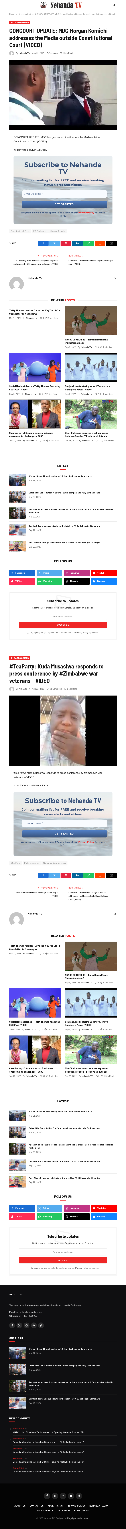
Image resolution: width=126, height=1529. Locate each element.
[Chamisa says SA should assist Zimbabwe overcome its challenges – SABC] (35, 414)
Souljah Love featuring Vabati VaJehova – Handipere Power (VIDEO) (87, 388)
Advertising (55, 1506)
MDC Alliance (39, 231)
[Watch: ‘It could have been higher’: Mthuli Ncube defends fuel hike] (17, 480)
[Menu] (13, 5)
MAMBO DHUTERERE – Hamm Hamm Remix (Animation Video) (86, 341)
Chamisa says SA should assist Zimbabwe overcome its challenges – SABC (31, 434)
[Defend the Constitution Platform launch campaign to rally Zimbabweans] (17, 497)
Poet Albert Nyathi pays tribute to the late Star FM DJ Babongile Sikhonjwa (64, 542)
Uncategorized (19, 22)
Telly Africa (45, 1510)
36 (44, 440)
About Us (20, 1506)
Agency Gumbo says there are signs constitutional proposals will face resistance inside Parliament (71, 511)
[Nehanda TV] (63, 5)
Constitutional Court (20, 231)
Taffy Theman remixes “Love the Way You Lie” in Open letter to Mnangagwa (34, 312)
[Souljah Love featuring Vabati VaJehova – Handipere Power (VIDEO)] (91, 367)
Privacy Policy (86, 212)
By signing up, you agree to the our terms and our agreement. (64, 633)
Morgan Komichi (57, 231)
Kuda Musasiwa (31, 863)
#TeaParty (15, 863)
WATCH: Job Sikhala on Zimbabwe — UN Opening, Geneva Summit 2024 (48, 1432)
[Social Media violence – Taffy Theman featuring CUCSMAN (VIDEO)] (35, 367)
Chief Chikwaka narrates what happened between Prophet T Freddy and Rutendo (86, 434)
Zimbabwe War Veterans (54, 863)
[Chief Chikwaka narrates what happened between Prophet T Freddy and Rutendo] (91, 414)
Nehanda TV (24, 53)
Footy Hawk (81, 1510)
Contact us (37, 1506)
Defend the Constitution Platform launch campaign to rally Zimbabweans (64, 492)
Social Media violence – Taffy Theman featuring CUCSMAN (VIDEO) (34, 388)
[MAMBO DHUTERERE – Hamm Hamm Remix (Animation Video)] (91, 320)
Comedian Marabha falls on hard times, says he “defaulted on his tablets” (48, 1442)
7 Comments (52, 53)
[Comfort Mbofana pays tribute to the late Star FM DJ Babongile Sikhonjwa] (17, 530)
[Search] (113, 5)
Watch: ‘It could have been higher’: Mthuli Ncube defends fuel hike (60, 476)
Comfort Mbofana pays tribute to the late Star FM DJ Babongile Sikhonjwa (64, 526)
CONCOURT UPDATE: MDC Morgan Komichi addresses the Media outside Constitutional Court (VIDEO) (88, 896)
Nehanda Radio (98, 1506)
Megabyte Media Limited (78, 1518)
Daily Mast (63, 1510)
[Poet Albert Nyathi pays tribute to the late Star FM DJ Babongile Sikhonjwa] (17, 546)
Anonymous (18, 1429)
